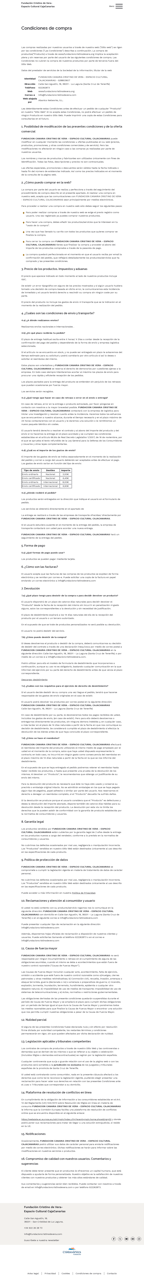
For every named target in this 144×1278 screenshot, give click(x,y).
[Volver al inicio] (38, 5)
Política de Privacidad (83, 893)
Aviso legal (33, 1273)
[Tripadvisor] (133, 1239)
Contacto (112, 1273)
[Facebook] (114, 1239)
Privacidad (50, 1273)
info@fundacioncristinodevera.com (43, 1234)
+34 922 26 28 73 (33, 1228)
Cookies (66, 1273)
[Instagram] (139, 1239)
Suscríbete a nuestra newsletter (41, 1240)
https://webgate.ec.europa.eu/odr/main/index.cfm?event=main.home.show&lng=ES (66, 1119)
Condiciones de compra (88, 1273)
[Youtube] (126, 1239)
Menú (111, 6)
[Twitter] (120, 1239)
